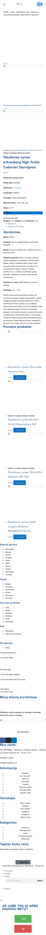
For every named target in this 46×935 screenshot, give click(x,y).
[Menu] (6, 4)
